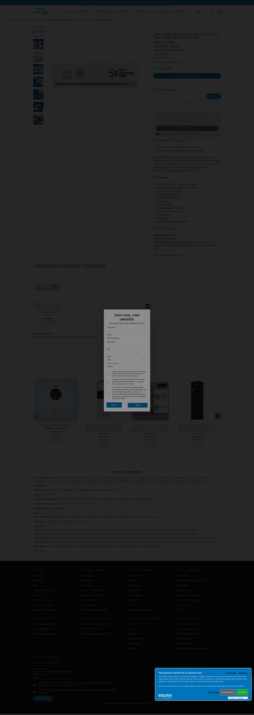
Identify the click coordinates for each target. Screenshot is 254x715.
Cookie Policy (243, 673)
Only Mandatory (228, 692)
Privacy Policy (231, 673)
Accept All (242, 692)
